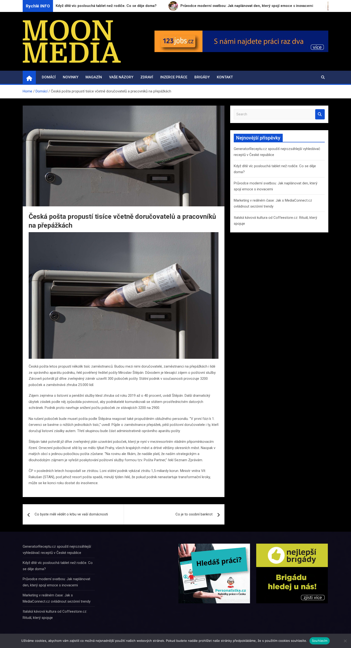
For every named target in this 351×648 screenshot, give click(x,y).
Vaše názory (121, 77)
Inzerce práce (173, 77)
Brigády (202, 77)
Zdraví (146, 77)
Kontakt (225, 77)
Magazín (93, 77)
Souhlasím (319, 641)
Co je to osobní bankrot (194, 514)
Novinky (70, 77)
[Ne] (345, 640)
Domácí (49, 77)
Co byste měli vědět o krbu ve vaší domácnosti (71, 514)
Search (320, 114)
